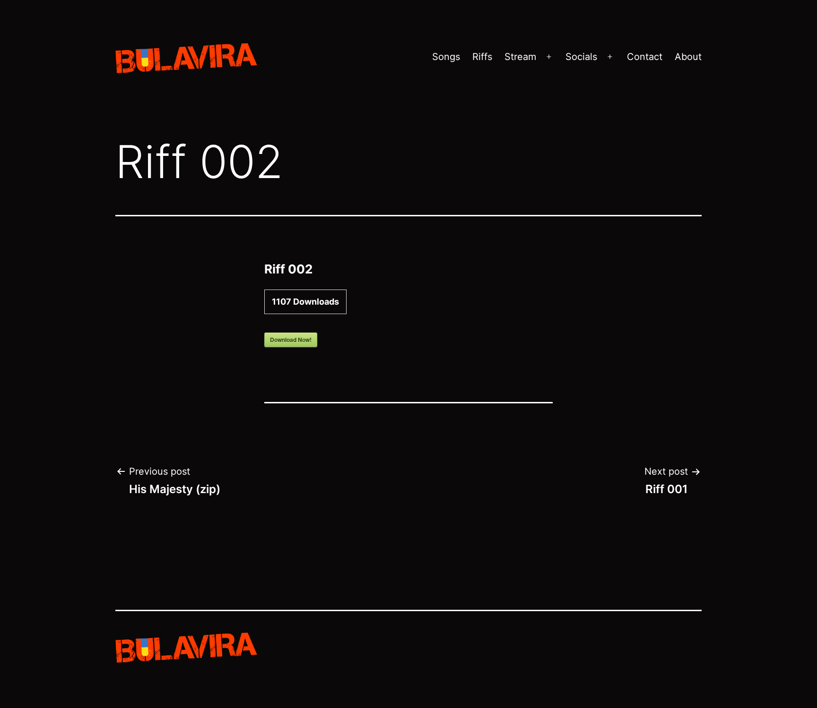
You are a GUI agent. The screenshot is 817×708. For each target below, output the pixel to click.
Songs (446, 56)
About (688, 56)
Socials (581, 56)
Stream (520, 56)
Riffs (482, 56)
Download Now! (291, 339)
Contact (644, 56)
